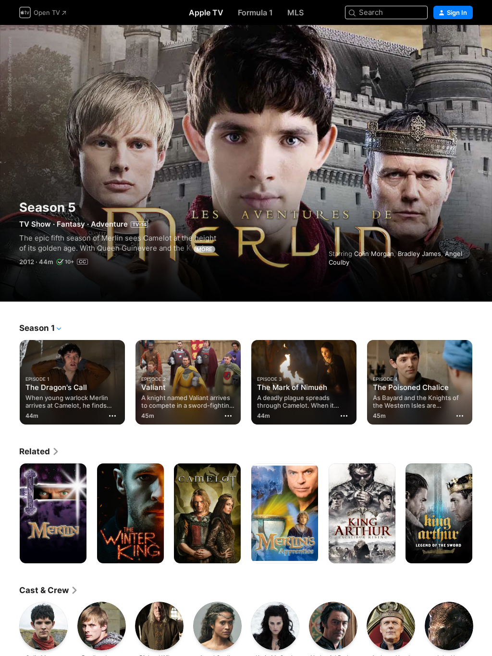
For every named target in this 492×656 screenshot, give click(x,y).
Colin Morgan (374, 253)
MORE (204, 249)
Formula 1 (255, 12)
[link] (39, 451)
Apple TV (206, 12)
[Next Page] (482, 380)
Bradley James (419, 253)
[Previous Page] (9, 380)
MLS (295, 12)
